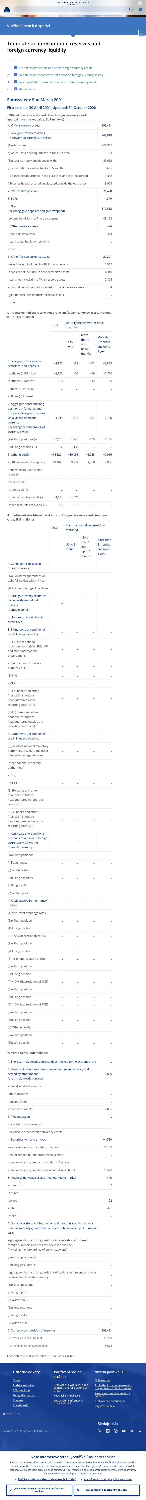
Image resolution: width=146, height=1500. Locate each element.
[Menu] (140, 10)
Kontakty (18, 1400)
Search (130, 9)
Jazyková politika (105, 1406)
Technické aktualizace (67, 1396)
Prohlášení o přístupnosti (110, 1401)
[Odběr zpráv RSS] (139, 1430)
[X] (99, 1430)
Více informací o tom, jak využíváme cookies (108, 1479)
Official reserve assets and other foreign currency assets (55, 68)
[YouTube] (123, 1430)
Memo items (26, 89)
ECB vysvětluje (21, 1390)
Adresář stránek (13, 1414)
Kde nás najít (21, 1405)
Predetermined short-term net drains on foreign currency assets (60, 75)
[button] (140, 3)
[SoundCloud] (131, 1430)
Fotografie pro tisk (24, 1395)
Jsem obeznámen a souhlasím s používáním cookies (39, 1490)
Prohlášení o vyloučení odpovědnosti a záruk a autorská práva (71, 1388)
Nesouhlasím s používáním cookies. (106, 1490)
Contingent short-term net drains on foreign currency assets (58, 82)
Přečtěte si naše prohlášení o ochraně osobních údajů (47, 1479)
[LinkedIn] (107, 1430)
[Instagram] (115, 1430)
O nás (16, 1380)
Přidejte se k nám (23, 1385)
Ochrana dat (102, 1380)
